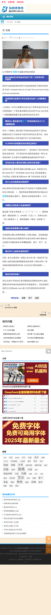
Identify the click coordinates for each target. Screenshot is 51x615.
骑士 (17, 486)
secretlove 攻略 (11, 307)
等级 (5, 478)
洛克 (13, 469)
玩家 (23, 473)
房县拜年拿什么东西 (11, 522)
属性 (29, 461)
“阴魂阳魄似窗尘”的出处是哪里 (15, 533)
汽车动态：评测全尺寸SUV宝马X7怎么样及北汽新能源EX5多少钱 (14, 341)
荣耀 (34, 478)
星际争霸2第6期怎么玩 (12, 499)
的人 (36, 474)
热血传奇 (8, 473)
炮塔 (36, 470)
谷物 (33, 481)
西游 (12, 482)
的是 (41, 474)
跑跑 (5, 486)
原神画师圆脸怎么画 (11, 511)
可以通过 (14, 461)
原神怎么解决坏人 (34, 326)
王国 (17, 473)
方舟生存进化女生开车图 (13, 529)
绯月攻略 (30, 330)
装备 (6, 481)
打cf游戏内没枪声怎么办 (13, 514)
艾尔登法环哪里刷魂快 (35, 338)
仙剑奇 (17, 457)
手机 (41, 461)
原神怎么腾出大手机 (11, 526)
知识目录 (20, 2)
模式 (45, 465)
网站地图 (18, 551)
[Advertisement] (25, 590)
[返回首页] (48, 538)
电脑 (30, 474)
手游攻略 (9, 22)
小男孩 (25, 562)
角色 (20, 482)
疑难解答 (25, 551)
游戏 (21, 468)
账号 (40, 482)
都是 (11, 486)
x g (8, 38)
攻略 (15, 71)
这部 (4, 196)
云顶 (10, 457)
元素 (29, 457)
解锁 (26, 482)
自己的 (12, 478)
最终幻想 (38, 465)
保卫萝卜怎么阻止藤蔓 (35, 334)
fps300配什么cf (33, 341)
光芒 (36, 457)
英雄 (28, 478)
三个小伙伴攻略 (9, 330)
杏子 (24, 121)
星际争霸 (29, 465)
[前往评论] (48, 544)
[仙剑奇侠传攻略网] (25, 9)
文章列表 (11, 2)
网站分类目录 (41, 548)
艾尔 (21, 477)
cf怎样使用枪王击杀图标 (12, 338)
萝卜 (41, 477)
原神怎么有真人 (9, 326)
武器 (6, 469)
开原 (35, 461)
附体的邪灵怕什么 (10, 507)
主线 (5, 457)
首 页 (4, 2)
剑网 (42, 457)
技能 (6, 464)
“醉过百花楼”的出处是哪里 (13, 518)
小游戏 (22, 461)
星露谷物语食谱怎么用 (11, 334)
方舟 (20, 464)
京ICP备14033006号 (34, 551)
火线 (30, 469)
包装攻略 (43, 314)
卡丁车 (6, 461)
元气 (23, 457)
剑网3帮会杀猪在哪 (11, 503)
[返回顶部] (48, 550)
